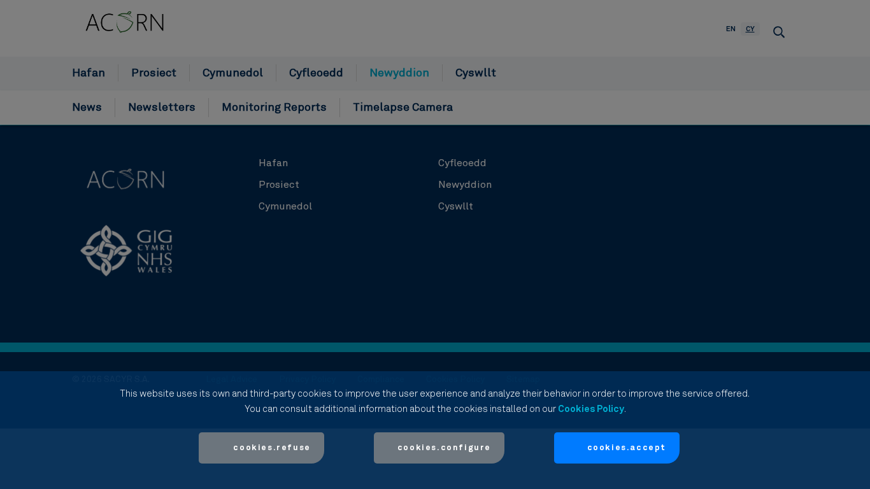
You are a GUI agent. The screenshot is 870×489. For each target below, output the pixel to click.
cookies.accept (626, 448)
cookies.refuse (271, 448)
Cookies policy (591, 409)
